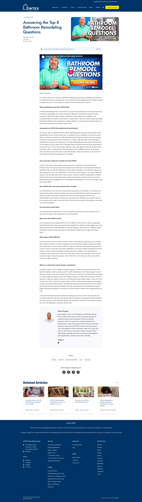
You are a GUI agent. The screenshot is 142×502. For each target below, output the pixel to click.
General (61, 360)
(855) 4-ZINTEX (33, 449)
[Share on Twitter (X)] (73, 372)
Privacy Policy (105, 498)
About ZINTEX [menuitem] (76, 457)
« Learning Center (28, 17)
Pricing (72, 7)
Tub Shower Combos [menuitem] (53, 455)
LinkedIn (27, 465)
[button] (103, 7)
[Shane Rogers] (49, 316)
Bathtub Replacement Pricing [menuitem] (56, 473)
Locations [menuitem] (75, 460)
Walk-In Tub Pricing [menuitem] (53, 484)
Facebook (28, 460)
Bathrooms (55, 7)
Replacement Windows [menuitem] (54, 461)
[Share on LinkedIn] (68, 372)
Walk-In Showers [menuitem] (52, 450)
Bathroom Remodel (71, 360)
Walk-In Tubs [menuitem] (51, 453)
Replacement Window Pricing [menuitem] (56, 479)
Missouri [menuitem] (99, 466)
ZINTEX (54, 360)
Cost (81, 360)
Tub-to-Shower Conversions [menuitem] (56, 458)
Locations (28, 451)
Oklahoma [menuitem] (100, 469)
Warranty (87, 360)
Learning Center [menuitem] (77, 445)
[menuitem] (105, 1)
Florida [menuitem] (99, 450)
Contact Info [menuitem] (75, 463)
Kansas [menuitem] (99, 455)
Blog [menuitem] (73, 447)
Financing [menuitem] (50, 487)
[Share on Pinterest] (78, 372)
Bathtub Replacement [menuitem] (54, 447)
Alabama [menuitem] (99, 445)
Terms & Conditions (114, 498)
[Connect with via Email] (59, 343)
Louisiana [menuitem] (100, 461)
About (90, 7)
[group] (71, 49)
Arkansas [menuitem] (99, 447)
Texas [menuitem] (99, 474)
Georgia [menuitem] (99, 453)
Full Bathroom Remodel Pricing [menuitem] (56, 476)
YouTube (27, 467)
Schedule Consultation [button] (112, 7)
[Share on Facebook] (64, 372)
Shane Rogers (28, 41)
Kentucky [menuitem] (99, 458)
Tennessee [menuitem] (100, 471)
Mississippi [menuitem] (100, 463)
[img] (97, 49)
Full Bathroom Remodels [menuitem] (54, 445)
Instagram (28, 462)
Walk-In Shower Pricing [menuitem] (54, 481)
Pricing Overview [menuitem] (52, 471)
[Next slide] (117, 382)
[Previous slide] (112, 382)
